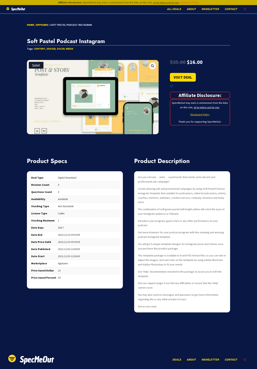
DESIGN (51, 48)
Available (63, 199)
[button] (152, 66)
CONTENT (39, 48)
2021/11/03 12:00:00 (69, 249)
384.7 (61, 227)
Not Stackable (66, 206)
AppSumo (42, 25)
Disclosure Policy (189, 2)
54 (59, 277)
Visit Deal (183, 77)
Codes (61, 213)
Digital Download (67, 177)
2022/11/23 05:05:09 (69, 234)
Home (30, 25)
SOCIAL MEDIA (65, 48)
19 (59, 270)
